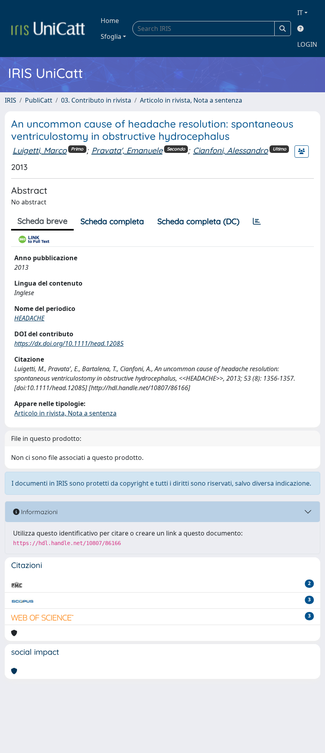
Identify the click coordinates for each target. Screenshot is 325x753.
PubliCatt (38, 100)
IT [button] (300, 12)
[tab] (257, 221)
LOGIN (307, 44)
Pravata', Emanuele (127, 150)
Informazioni (38, 512)
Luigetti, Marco (40, 150)
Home (110, 20)
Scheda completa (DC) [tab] (198, 221)
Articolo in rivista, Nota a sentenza (191, 100)
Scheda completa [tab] (112, 221)
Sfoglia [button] (111, 36)
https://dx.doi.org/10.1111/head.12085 (69, 343)
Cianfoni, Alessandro (230, 150)
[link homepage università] (48, 28)
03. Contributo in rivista (96, 100)
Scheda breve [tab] (42, 221)
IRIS (10, 100)
